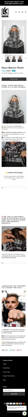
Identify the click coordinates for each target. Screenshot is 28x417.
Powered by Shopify (17, 412)
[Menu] (25, 12)
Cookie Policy (6, 368)
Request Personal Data (8, 376)
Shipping (10, 73)
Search (4, 364)
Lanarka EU (12, 412)
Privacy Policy (6, 372)
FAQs (4, 380)
